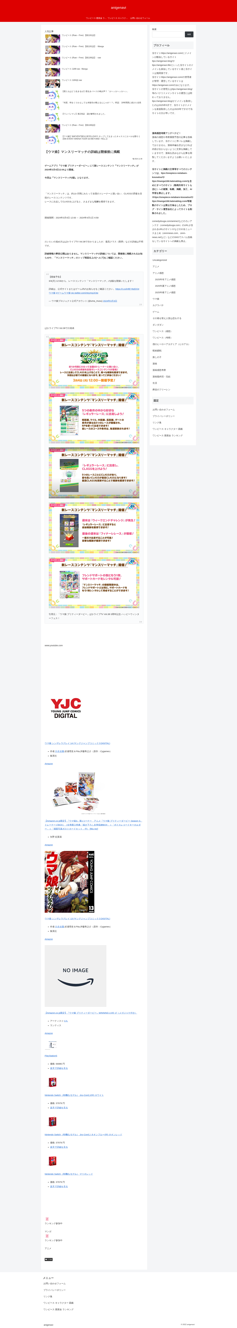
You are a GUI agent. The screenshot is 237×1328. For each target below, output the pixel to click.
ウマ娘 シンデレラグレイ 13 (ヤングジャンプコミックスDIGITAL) (77, 918)
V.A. (66, 1021)
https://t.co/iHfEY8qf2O (126, 289)
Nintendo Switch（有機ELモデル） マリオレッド (69, 1174)
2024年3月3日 (110, 301)
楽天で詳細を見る (59, 1068)
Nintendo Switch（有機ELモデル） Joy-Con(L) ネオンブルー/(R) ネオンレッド (83, 1134)
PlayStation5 (51, 1056)
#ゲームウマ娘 (63, 293)
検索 (154, 29)
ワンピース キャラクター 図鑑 (168, 429)
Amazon (49, 763)
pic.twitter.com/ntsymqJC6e (84, 293)
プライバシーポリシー (164, 416)
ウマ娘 (49, 1259)
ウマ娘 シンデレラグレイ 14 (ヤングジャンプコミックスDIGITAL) (77, 743)
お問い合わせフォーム (164, 409)
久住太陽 (59, 751)
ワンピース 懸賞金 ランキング (168, 435)
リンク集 (157, 422)
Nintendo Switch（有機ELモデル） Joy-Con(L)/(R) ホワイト (74, 1095)
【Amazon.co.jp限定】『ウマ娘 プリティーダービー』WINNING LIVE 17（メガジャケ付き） (91, 1013)
